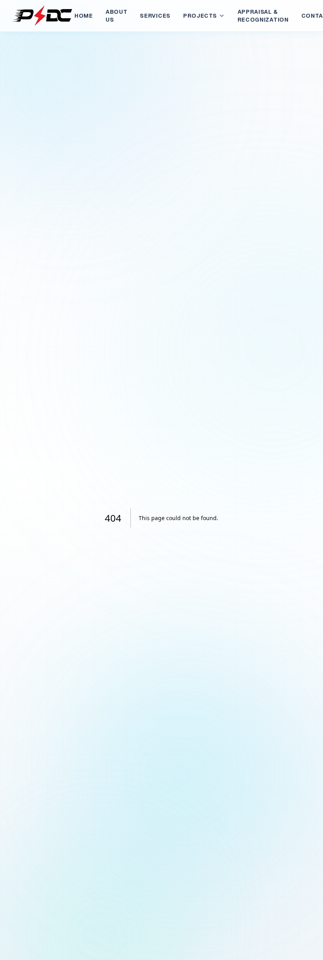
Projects (200, 15)
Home (83, 15)
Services (155, 15)
